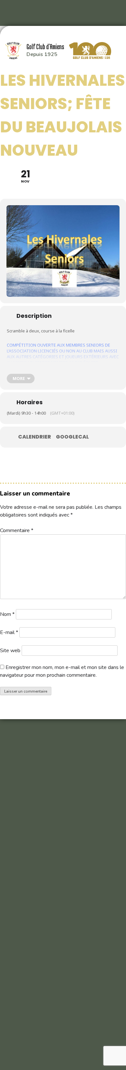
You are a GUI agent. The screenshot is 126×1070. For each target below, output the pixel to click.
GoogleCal (72, 437)
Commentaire (16, 530)
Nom (7, 614)
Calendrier (34, 437)
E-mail (9, 632)
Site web (10, 650)
